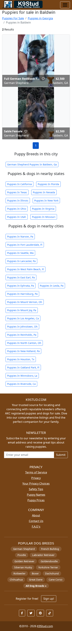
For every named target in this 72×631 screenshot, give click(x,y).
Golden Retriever (24, 561)
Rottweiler (19, 573)
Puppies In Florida (48, 184)
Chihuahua (16, 579)
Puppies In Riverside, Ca (21, 383)
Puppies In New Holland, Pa (23, 351)
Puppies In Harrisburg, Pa (22, 293)
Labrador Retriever (43, 555)
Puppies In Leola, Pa (51, 285)
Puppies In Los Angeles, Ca (23, 318)
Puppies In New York (46, 200)
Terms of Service (36, 472)
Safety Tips (36, 489)
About (36, 515)
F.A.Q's (36, 526)
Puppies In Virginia (43, 208)
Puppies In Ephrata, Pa (20, 285)
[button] (43, 79)
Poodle (21, 555)
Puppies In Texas (17, 192)
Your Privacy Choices (36, 483)
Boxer (35, 573)
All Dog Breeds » (36, 585)
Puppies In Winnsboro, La (22, 375)
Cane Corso (55, 579)
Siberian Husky (23, 567)
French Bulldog (50, 549)
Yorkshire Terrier (48, 567)
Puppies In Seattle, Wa (20, 253)
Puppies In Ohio (16, 208)
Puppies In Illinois (17, 200)
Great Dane (35, 579)
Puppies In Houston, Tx (20, 359)
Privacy (36, 478)
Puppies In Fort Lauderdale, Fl (24, 244)
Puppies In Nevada (44, 192)
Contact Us (36, 521)
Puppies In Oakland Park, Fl (23, 367)
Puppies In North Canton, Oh (24, 343)
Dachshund (52, 573)
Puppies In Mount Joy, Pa (21, 310)
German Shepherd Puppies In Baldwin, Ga (32, 164)
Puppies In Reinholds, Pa (21, 334)
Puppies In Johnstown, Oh (22, 326)
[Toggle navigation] (65, 4)
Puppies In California (19, 184)
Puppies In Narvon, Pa (20, 236)
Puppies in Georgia (40, 18)
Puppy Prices (36, 500)
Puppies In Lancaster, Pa (21, 261)
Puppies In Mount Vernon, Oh (24, 302)
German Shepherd (24, 549)
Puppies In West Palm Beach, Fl (25, 269)
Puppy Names (36, 495)
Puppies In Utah (16, 217)
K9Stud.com (45, 626)
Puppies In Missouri (43, 217)
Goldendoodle (49, 561)
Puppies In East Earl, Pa (21, 277)
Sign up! (48, 599)
